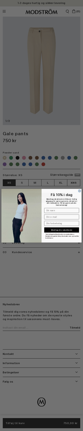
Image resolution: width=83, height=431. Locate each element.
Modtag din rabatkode (61, 230)
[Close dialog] (79, 190)
